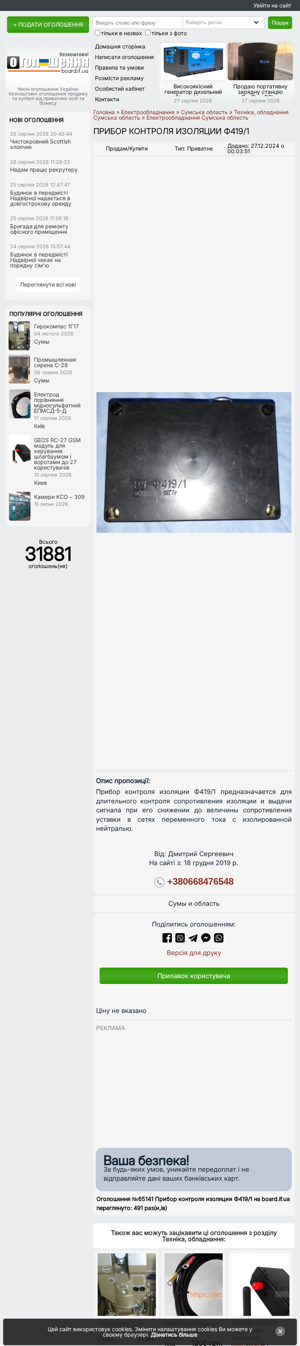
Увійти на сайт (272, 5)
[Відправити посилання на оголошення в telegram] (193, 940)
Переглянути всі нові (48, 284)
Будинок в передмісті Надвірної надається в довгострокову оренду (40, 198)
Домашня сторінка (120, 46)
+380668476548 (200, 881)
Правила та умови (119, 67)
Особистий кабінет (120, 88)
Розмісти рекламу (119, 78)
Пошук (280, 23)
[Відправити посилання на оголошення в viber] (180, 940)
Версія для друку (194, 953)
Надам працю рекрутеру (44, 169)
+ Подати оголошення (48, 24)
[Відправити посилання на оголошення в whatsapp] (218, 940)
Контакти (107, 99)
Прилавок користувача (193, 976)
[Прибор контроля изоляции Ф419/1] (194, 462)
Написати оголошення (124, 57)
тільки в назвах (121, 33)
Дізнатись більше (174, 1334)
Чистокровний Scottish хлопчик (40, 144)
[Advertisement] (193, 1087)
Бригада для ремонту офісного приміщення (39, 229)
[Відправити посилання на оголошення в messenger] (206, 940)
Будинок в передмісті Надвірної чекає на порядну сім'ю (39, 260)
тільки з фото (169, 33)
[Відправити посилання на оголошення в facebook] (167, 940)
